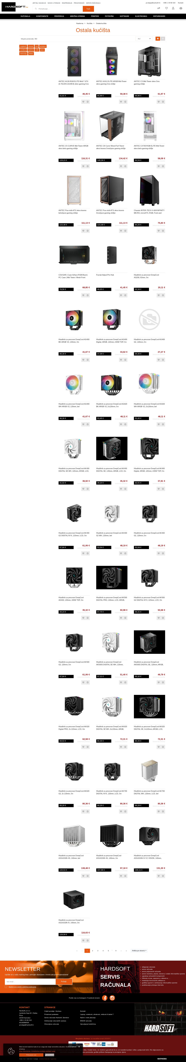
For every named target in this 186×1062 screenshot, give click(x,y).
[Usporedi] (88, 48)
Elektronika (141, 16)
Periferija (59, 16)
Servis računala (93, 3)
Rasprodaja (67, 3)
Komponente (42, 16)
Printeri (95, 16)
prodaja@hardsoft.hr (153, 3)
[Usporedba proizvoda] (87, 102)
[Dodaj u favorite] (88, 53)
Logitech (23, 46)
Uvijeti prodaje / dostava (52, 1011)
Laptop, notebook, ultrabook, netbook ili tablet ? (97, 1014)
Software (124, 16)
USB (37, 50)
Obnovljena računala (51, 1024)
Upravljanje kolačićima (88, 1024)
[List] (163, 39)
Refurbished (159, 16)
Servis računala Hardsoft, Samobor (56, 1017)
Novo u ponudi (54, 3)
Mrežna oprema (77, 16)
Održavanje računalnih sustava (55, 1021)
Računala (25, 16)
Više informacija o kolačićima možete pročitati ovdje (37, 1051)
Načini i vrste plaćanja (88, 1017)
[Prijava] (173, 8)
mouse (30, 46)
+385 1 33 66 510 (169, 3)
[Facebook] (106, 998)
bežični (30, 50)
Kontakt (180, 3)
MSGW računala (86, 1021)
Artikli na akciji (39, 3)
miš (36, 46)
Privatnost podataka (51, 1014)
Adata (31, 53)
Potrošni (109, 16)
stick (42, 50)
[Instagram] (113, 998)
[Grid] (158, 39)
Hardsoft (115, 977)
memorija (23, 53)
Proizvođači (79, 3)
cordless (23, 50)
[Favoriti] (83, 102)
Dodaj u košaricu (71, 102)
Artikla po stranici (138, 951)
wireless (43, 46)
